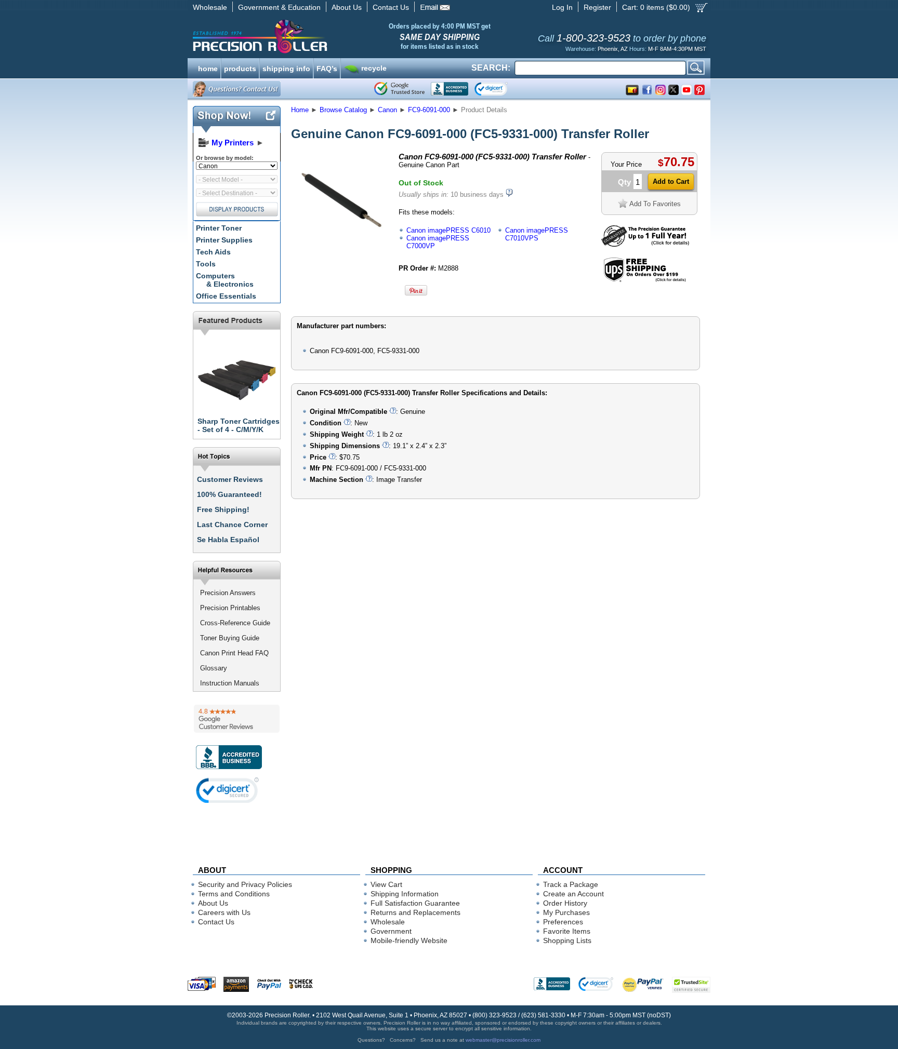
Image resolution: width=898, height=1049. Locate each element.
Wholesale (210, 7)
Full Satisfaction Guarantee (415, 903)
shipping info (286, 67)
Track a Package (570, 884)
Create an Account (573, 894)
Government (391, 931)
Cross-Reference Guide (235, 623)
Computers (225, 280)
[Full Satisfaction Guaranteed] (645, 244)
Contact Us (391, 7)
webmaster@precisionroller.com (503, 1040)
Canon (387, 110)
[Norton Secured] (499, 89)
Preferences (563, 922)
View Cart (386, 884)
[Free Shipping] (644, 280)
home (208, 67)
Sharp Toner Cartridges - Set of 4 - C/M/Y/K (238, 425)
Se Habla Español (228, 539)
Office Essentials (226, 296)
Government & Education (279, 7)
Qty (624, 182)
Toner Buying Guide (229, 638)
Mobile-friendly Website (409, 940)
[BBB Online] (449, 89)
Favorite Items (566, 931)
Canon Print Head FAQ (234, 653)
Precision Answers (228, 593)
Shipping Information (405, 894)
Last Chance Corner (232, 524)
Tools (206, 264)
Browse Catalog (343, 110)
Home (300, 110)
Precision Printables (230, 608)
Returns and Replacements (415, 912)
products (240, 67)
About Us (347, 7)
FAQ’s (326, 67)
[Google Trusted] (399, 89)
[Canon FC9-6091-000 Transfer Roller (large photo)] (341, 245)
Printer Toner (219, 228)
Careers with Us (224, 912)
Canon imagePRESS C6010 (448, 230)
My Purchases (566, 912)
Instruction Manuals (229, 683)
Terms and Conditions (234, 894)
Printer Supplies (224, 240)
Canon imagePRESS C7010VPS (536, 234)
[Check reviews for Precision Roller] (237, 719)
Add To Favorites (655, 204)
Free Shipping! (223, 509)
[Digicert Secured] (227, 790)
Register (597, 7)
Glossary (213, 668)
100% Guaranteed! (229, 494)
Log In (562, 7)
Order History (565, 903)
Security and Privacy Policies (245, 884)
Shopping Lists (567, 940)
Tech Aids (213, 252)
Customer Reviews (230, 479)
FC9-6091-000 (429, 110)
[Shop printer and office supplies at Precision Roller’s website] (314, 36)
